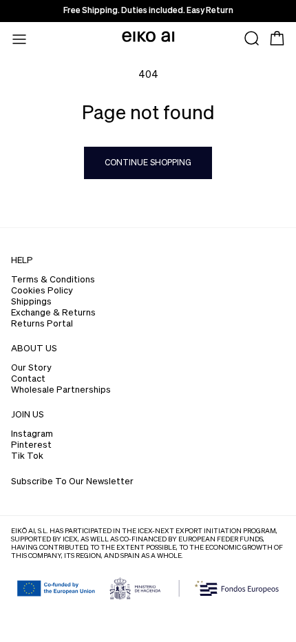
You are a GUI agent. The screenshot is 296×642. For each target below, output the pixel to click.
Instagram (32, 434)
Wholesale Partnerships (61, 390)
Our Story (31, 368)
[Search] (252, 38)
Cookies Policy (42, 291)
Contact (28, 379)
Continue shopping (148, 163)
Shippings (31, 302)
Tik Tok (27, 456)
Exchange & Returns (53, 313)
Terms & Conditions (53, 280)
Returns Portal (42, 324)
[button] (19, 38)
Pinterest (31, 445)
